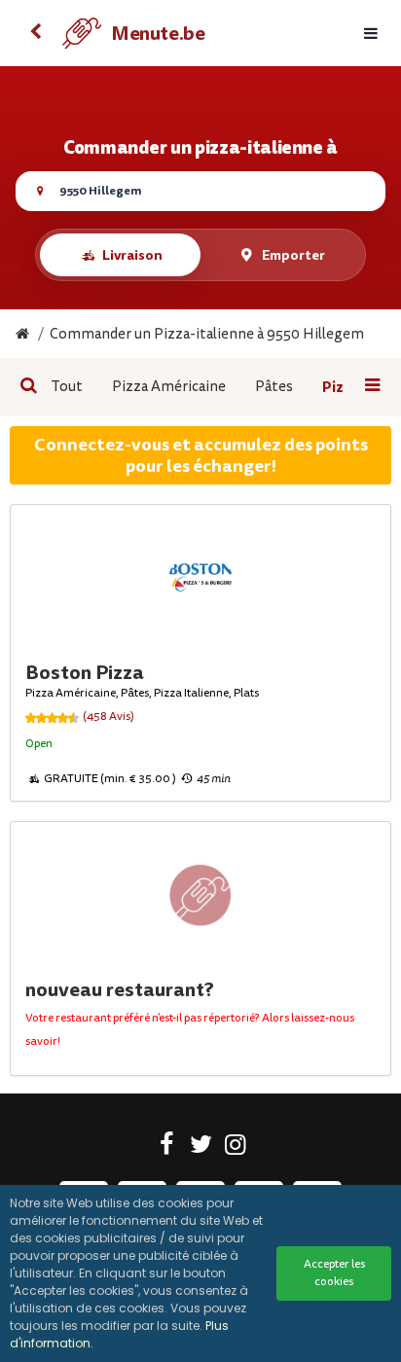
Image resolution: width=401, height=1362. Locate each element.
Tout (67, 386)
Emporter (293, 255)
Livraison (132, 255)
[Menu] (370, 33)
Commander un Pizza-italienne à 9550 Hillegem (207, 334)
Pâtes (274, 386)
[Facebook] (167, 1148)
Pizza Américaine (169, 386)
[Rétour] (35, 33)
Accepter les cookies (334, 1273)
